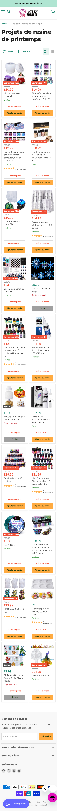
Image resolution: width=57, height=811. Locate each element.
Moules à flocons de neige (41, 290)
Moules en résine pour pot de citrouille (14, 418)
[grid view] (46, 51)
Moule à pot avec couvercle (12, 95)
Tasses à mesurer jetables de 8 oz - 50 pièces (42, 225)
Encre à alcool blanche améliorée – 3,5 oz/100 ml (41, 419)
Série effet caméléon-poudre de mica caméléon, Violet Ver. (42, 96)
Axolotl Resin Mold (41, 675)
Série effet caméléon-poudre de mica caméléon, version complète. (14, 156)
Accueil (4, 24)
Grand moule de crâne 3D (12, 223)
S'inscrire (46, 736)
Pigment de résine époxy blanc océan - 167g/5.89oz (41, 350)
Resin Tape (9, 544)
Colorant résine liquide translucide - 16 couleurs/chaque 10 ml (14, 351)
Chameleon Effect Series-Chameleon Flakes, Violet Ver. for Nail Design (42, 549)
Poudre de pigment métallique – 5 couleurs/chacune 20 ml (41, 156)
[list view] (52, 51)
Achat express (14, 106)
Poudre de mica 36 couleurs (13, 480)
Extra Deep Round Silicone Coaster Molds (41, 611)
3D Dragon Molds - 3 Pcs (14, 610)
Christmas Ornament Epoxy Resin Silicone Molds (14, 678)
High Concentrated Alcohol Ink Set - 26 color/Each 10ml (41, 481)
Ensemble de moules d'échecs (14, 290)
